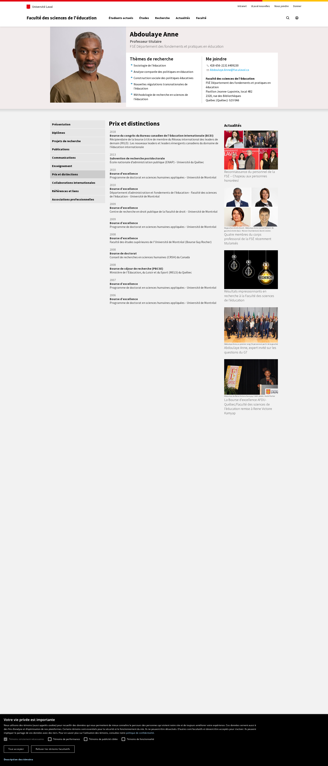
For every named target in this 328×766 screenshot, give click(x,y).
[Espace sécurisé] (296, 17)
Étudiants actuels (121, 18)
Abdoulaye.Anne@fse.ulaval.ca (229, 70)
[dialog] (164, 740)
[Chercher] (287, 17)
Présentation (61, 124)
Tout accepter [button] (16, 749)
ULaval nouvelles (260, 6)
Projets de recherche (66, 141)
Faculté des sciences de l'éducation (62, 18)
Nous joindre (281, 6)
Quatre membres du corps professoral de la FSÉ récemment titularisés (247, 239)
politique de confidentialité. (140, 732)
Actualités (183, 18)
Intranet (242, 6)
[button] (18, 759)
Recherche (162, 18)
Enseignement (62, 166)
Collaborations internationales (73, 183)
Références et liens (65, 191)
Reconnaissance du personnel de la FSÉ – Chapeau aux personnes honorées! (249, 176)
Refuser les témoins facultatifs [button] (53, 749)
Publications (60, 149)
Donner (297, 6)
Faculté (201, 18)
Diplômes (58, 133)
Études (144, 18)
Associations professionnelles (73, 199)
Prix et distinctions (65, 174)
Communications (64, 157)
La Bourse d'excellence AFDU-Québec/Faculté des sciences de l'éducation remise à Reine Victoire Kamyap (248, 406)
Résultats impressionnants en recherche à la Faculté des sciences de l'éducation (249, 295)
